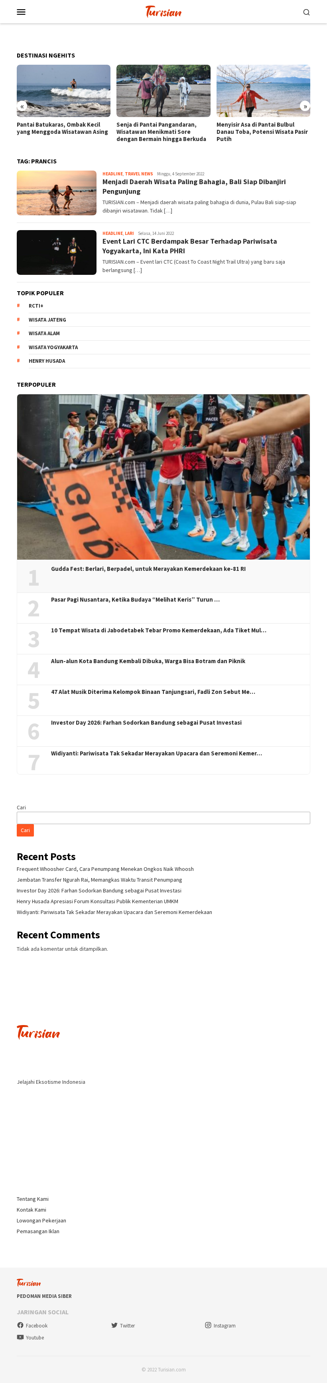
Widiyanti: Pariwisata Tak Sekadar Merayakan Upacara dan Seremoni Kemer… (156, 753)
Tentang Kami (33, 1198)
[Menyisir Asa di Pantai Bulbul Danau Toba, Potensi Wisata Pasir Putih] (263, 91)
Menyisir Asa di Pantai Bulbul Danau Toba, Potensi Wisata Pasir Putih (262, 132)
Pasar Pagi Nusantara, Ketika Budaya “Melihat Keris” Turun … (135, 599)
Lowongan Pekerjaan (41, 1220)
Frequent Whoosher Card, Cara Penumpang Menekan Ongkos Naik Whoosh (105, 868)
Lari (129, 233)
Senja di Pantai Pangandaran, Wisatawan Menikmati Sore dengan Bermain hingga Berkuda (161, 132)
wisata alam (44, 333)
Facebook (36, 1325)
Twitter (127, 1325)
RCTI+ (36, 305)
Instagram (225, 1325)
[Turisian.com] (163, 10)
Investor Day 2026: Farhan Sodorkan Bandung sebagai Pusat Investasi (146, 722)
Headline (112, 174)
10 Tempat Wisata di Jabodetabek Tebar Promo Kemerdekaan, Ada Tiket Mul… (158, 630)
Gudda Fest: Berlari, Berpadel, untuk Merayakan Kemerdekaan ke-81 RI (148, 568)
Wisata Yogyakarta (53, 347)
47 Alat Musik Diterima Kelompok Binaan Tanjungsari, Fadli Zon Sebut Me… (153, 691)
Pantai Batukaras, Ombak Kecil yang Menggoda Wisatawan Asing (62, 128)
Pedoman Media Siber (44, 1296)
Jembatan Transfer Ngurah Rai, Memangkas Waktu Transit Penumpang (99, 879)
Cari (21, 807)
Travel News (139, 174)
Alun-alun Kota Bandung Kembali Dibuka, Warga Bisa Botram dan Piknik (148, 661)
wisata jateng (47, 319)
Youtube (35, 1337)
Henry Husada (47, 361)
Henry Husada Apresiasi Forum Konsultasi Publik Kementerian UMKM (97, 901)
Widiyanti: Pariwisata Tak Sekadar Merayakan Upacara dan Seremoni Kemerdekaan (114, 912)
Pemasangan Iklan (38, 1231)
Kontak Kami (31, 1209)
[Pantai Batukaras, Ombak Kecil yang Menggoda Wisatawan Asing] (63, 91)
